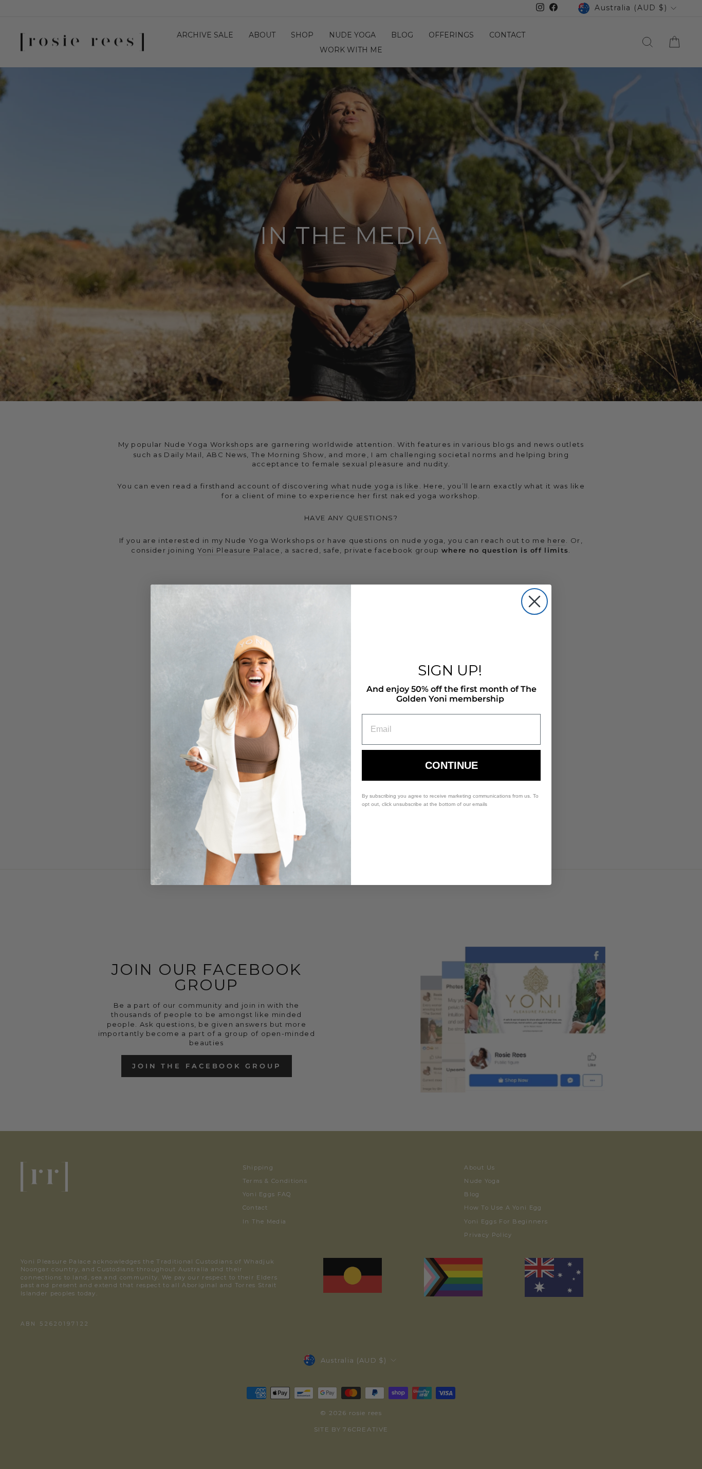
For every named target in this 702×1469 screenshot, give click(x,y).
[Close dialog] (534, 601)
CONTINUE (451, 765)
